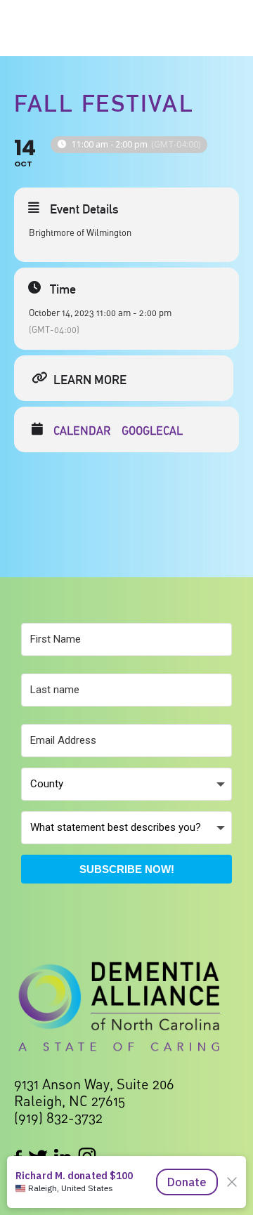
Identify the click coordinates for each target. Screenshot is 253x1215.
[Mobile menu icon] (223, 28)
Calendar (82, 430)
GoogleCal (152, 430)
